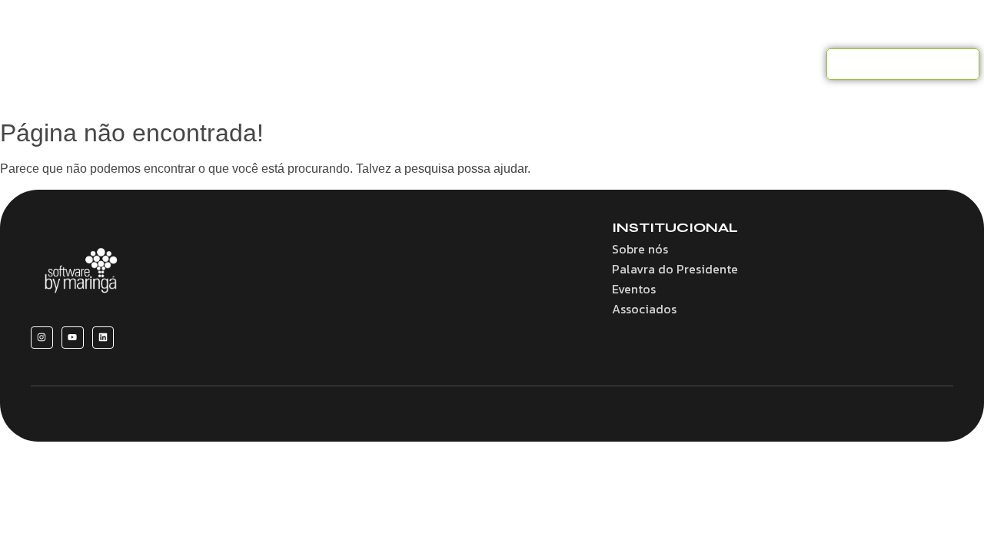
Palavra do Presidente (675, 269)
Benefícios (348, 64)
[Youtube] (73, 337)
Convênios (432, 64)
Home (196, 64)
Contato (739, 64)
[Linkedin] (103, 337)
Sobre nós (266, 64)
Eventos (598, 64)
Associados (519, 64)
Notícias (667, 64)
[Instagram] (42, 337)
